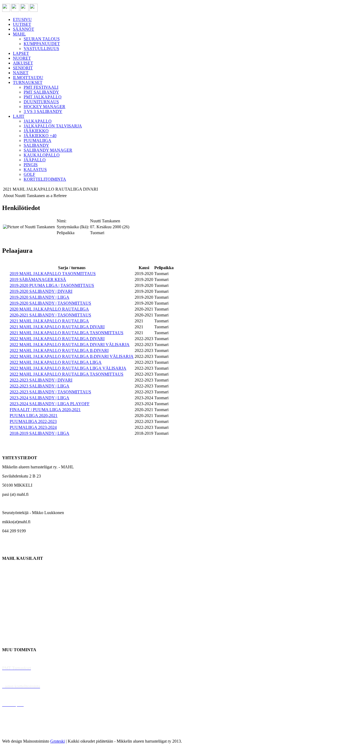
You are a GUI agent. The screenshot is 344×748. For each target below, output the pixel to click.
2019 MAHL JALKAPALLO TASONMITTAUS (53, 273)
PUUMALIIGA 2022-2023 (33, 421)
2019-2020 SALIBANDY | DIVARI (41, 291)
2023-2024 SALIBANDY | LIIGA (39, 398)
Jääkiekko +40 (14, 640)
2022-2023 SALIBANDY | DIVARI (41, 380)
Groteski (57, 741)
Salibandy (10, 595)
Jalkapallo (10, 585)
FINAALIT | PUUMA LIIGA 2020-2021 (45, 409)
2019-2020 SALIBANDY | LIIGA (39, 297)
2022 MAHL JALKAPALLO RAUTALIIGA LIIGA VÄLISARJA (68, 368)
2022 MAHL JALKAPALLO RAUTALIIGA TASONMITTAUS (66, 374)
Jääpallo (9, 622)
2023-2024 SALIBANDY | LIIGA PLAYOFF (49, 403)
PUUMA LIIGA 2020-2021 (34, 415)
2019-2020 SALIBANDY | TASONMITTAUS (50, 303)
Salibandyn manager (19, 604)
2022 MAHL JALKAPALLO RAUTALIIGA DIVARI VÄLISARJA (70, 344)
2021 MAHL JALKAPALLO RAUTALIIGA (49, 321)
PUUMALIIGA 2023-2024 (33, 427)
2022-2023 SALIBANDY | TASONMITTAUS (50, 392)
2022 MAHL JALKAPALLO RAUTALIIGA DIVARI (57, 338)
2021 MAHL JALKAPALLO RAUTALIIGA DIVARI (57, 327)
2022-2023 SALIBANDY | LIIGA (39, 386)
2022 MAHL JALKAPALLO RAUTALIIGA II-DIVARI (59, 350)
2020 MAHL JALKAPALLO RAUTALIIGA (49, 309)
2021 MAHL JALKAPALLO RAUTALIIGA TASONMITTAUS (66, 332)
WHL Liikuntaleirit (19, 695)
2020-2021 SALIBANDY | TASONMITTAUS (50, 315)
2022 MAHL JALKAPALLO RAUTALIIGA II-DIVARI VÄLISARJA (72, 356)
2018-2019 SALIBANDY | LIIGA (39, 433)
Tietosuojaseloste (16, 732)
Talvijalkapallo (14, 613)
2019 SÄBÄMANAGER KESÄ (38, 279)
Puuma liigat (12, 631)
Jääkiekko (10, 576)
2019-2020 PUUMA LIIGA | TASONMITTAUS (52, 285)
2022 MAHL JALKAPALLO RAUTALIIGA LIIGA (56, 362)
